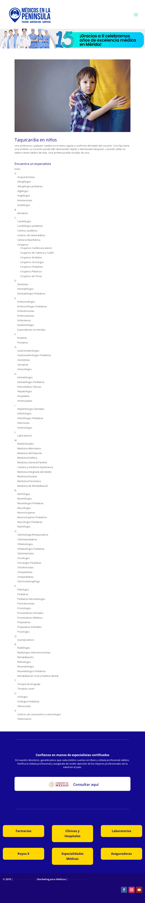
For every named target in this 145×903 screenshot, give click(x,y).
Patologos (23, 589)
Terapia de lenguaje (28, 684)
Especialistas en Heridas (31, 329)
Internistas (23, 423)
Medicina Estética (27, 457)
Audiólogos (23, 205)
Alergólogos (24, 181)
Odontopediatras (27, 539)
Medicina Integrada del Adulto (34, 472)
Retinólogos (24, 662)
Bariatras (22, 213)
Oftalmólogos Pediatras (31, 548)
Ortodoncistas (25, 567)
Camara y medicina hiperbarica (35, 467)
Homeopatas (24, 400)
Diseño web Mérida (24, 879)
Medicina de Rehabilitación (32, 486)
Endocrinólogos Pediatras (32, 306)
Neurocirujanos (26, 512)
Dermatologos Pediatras (31, 293)
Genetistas (23, 360)
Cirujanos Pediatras (31, 266)
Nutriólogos (24, 526)
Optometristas (25, 553)
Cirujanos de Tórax (31, 276)
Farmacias (23, 831)
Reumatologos (25, 666)
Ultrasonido (24, 706)
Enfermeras (24, 320)
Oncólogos (23, 558)
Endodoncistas (25, 311)
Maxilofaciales (25, 443)
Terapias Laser (26, 688)
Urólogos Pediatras (28, 701)
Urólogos (22, 696)
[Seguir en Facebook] (124, 890)
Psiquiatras (23, 622)
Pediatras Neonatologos (31, 599)
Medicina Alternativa (29, 448)
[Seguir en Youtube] (139, 890)
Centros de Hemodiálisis (31, 235)
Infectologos (24, 413)
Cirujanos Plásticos (31, 271)
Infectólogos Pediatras (30, 418)
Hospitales (23, 396)
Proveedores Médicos (30, 617)
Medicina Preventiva (29, 481)
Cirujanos (22, 244)
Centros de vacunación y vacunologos (39, 714)
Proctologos (24, 608)
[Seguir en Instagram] (132, 890)
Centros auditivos (27, 230)
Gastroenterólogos (28, 350)
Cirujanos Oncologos (32, 262)
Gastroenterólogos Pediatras (34, 355)
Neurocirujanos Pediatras (32, 517)
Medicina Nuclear (27, 476)
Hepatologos (24, 391)
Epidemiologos (25, 325)
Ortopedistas (24, 572)
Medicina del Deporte (29, 453)
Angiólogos (23, 195)
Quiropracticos (25, 639)
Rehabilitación (25, 657)
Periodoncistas (26, 603)
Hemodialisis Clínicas (29, 386)
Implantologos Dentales (31, 409)
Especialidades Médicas (72, 856)
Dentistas (22, 284)
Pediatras (23, 594)
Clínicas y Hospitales (72, 833)
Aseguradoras (121, 854)
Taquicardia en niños (36, 140)
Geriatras (22, 364)
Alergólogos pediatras (30, 186)
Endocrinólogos (26, 301)
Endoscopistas (25, 315)
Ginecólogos (24, 369)
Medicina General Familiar (32, 462)
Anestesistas (24, 200)
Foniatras (22, 342)
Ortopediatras (25, 576)
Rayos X (23, 854)
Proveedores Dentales (30, 613)
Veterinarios (24, 719)
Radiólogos (23, 647)
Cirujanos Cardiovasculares (36, 248)
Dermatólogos (25, 288)
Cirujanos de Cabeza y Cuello (37, 252)
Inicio (17, 169)
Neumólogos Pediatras (30, 503)
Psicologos (23, 631)
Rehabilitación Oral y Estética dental (37, 676)
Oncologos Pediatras (29, 562)
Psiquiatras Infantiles (29, 627)
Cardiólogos (24, 221)
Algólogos (23, 191)
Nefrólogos (23, 494)
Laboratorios (24, 435)
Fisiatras (22, 337)
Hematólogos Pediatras (30, 382)
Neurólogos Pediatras (29, 522)
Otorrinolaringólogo (28, 581)
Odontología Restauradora (32, 534)
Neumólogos (24, 498)
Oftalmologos (25, 544)
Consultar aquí (86, 784)
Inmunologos (24, 427)
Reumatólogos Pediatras (31, 671)
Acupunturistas (26, 177)
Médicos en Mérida (79, 879)
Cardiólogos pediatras (30, 225)
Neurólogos (24, 508)
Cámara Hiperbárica (28, 239)
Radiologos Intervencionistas (34, 652)
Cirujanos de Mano (31, 257)
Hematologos (25, 377)
